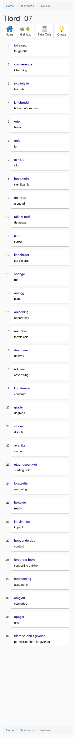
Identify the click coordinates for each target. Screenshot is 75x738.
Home (10, 6)
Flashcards (26, 6)
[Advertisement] (37, 686)
